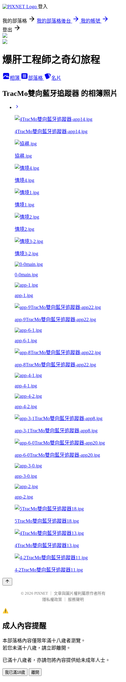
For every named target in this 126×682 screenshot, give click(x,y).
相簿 (15, 78)
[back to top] (7, 582)
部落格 (36, 78)
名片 (56, 78)
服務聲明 (76, 599)
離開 (35, 672)
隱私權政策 (52, 599)
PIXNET (41, 593)
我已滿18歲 (15, 672)
